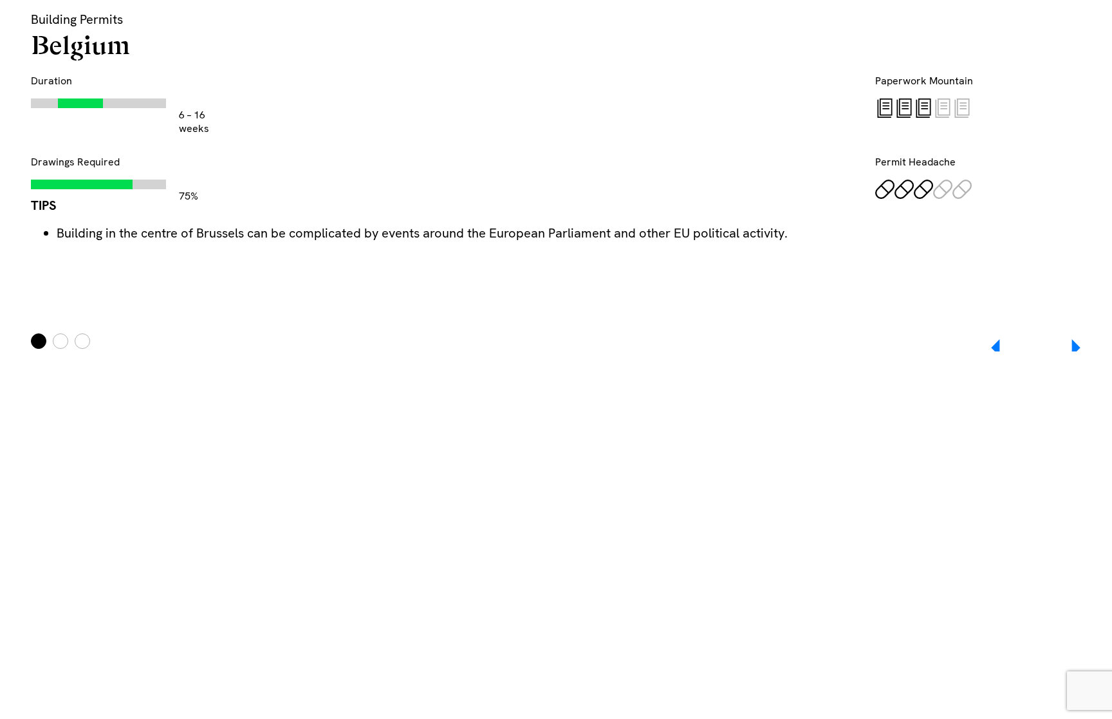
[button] (1067, 347)
